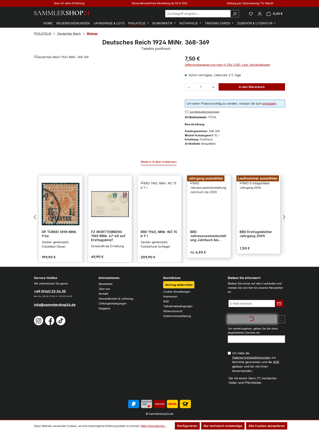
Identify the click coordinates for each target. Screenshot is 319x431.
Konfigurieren (187, 426)
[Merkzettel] (250, 13)
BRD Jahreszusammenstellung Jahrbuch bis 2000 (208, 236)
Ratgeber (104, 308)
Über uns (104, 289)
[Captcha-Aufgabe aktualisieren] (280, 319)
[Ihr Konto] (259, 13)
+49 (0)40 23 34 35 (50, 291)
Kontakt (103, 293)
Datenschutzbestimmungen (251, 357)
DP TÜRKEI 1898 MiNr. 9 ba (59, 234)
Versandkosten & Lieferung (116, 298)
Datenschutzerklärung (177, 316)
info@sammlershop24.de (55, 305)
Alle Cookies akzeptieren (266, 426)
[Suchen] (234, 13)
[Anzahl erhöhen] (213, 87)
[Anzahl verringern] (189, 87)
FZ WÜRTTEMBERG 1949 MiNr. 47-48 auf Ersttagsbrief (108, 236)
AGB (166, 301)
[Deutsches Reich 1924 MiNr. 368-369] (105, 94)
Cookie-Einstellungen (176, 291)
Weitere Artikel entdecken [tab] (159, 162)
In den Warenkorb (252, 87)
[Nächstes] (284, 217)
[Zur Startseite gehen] (61, 13)
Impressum (170, 296)
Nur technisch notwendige (223, 426)
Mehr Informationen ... (154, 425)
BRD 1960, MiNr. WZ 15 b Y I (159, 234)
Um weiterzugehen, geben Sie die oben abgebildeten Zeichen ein (253, 331)
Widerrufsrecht (172, 311)
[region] (105, 94)
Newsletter (106, 284)
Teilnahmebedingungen (178, 306)
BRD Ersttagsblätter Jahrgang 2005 (256, 234)
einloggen (269, 103)
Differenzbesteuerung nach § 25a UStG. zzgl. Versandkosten (227, 65)
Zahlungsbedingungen (112, 303)
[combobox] (198, 13)
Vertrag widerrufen (179, 285)
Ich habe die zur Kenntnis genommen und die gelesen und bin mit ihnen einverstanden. (255, 362)
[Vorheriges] (35, 217)
